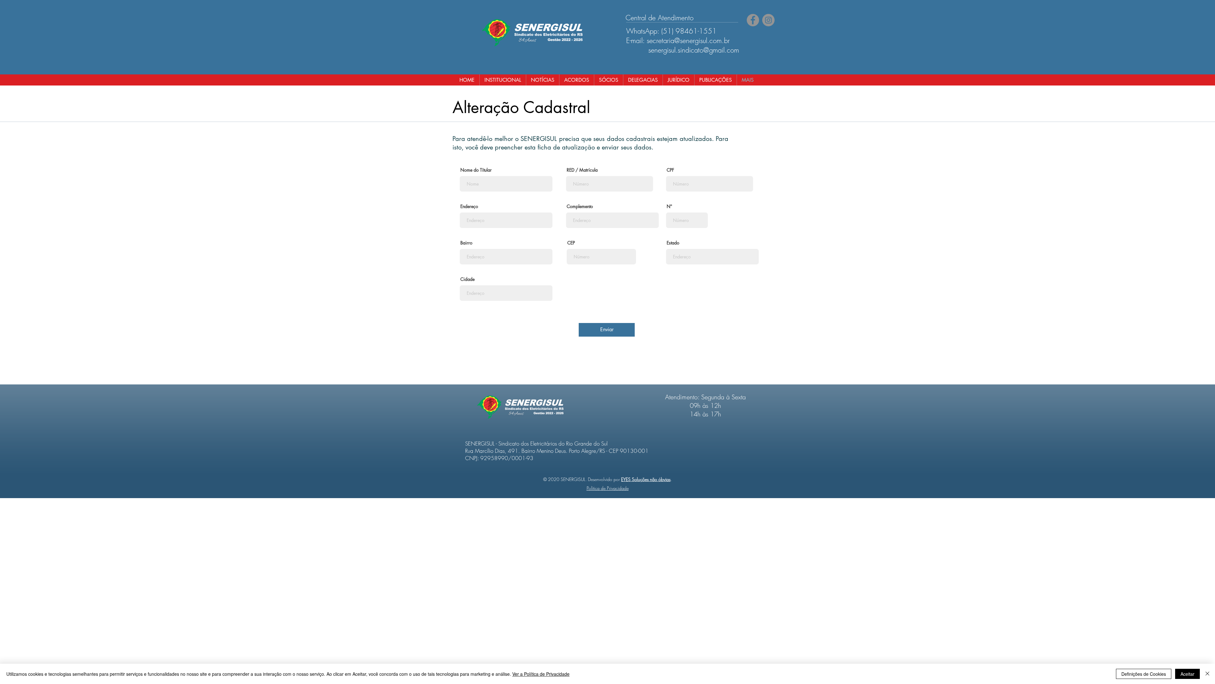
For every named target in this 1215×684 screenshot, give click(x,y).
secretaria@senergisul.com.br (688, 40)
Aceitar (1187, 674)
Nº (669, 206)
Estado (673, 243)
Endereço (469, 206)
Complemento (580, 206)
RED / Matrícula (582, 170)
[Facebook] (753, 20)
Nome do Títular (476, 170)
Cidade (467, 279)
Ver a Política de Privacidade (541, 674)
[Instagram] (768, 20)
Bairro (466, 243)
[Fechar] (1207, 674)
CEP (571, 243)
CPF (670, 170)
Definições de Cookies (1143, 674)
